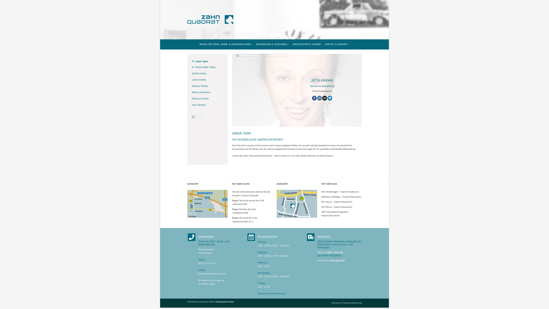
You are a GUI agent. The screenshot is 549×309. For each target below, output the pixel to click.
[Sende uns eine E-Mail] (324, 98)
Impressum (336, 303)
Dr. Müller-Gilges (206, 283)
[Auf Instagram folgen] (319, 98)
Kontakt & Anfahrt (336, 44)
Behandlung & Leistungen (271, 44)
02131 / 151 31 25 (207, 263)
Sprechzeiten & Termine (307, 44)
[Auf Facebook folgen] (314, 98)
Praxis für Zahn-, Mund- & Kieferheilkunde (225, 44)
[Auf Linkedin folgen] (330, 98)
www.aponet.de (337, 260)
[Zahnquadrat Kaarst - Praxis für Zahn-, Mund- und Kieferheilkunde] (210, 19)
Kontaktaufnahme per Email (212, 273)
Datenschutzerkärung (352, 303)
